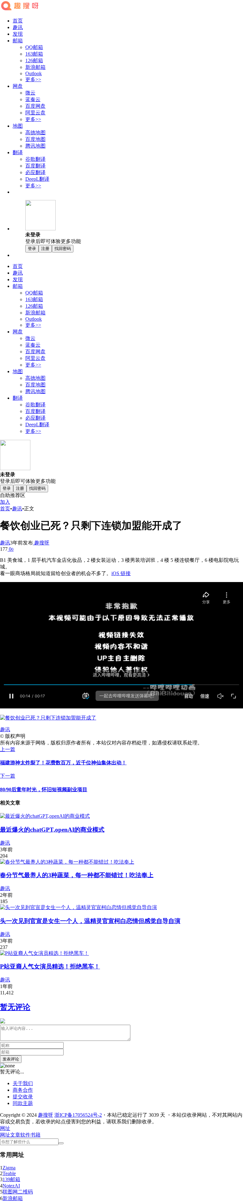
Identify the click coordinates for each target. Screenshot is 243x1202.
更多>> (33, 79)
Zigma (9, 1167)
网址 (5, 1135)
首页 (18, 20)
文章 (15, 1135)
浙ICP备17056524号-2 (78, 1115)
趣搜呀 (41, 542)
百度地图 (35, 139)
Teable (9, 1173)
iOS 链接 (121, 573)
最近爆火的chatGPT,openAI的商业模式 (52, 829)
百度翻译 (35, 165)
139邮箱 (11, 1179)
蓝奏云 (32, 99)
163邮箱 (34, 54)
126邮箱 (34, 60)
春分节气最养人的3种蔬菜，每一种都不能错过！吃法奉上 (76, 875)
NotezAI (11, 1185)
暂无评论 (15, 1007)
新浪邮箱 (35, 67)
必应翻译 (35, 172)
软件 (25, 1135)
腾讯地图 (35, 146)
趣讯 (18, 27)
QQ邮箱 (34, 47)
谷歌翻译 (35, 159)
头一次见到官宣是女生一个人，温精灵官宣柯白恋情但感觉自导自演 (90, 921)
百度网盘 (35, 106)
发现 (18, 34)
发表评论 (11, 1059)
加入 (5, 502)
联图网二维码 (18, 1191)
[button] (5, 1128)
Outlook (33, 73)
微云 (30, 92)
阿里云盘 (35, 112)
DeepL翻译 (37, 179)
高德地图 (35, 132)
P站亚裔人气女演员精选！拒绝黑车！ (50, 966)
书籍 (35, 1135)
